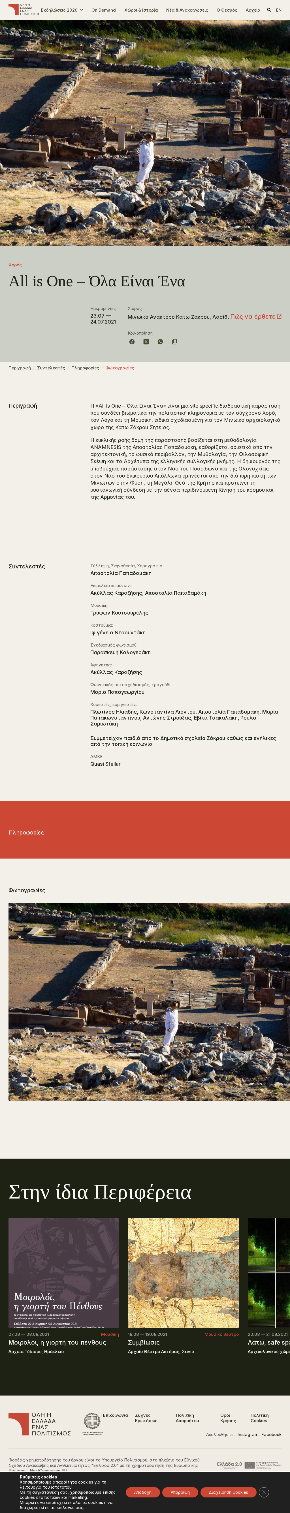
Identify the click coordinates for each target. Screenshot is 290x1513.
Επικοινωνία (115, 1415)
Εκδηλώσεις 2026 (59, 10)
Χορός (15, 264)
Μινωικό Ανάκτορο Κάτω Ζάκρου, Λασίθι (178, 317)
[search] (269, 10)
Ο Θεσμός (227, 10)
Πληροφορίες (85, 368)
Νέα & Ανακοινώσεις (187, 10)
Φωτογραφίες (119, 368)
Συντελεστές (51, 368)
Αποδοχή (143, 1492)
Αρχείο (253, 10)
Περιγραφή (19, 368)
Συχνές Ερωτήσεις (146, 1418)
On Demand (103, 10)
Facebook (271, 1434)
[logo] (24, 10)
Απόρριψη (180, 1492)
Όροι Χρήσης (228, 1418)
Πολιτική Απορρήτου (187, 1418)
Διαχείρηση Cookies (228, 1492)
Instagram (248, 1434)
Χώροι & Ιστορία (141, 10)
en (279, 10)
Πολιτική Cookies (260, 1418)
